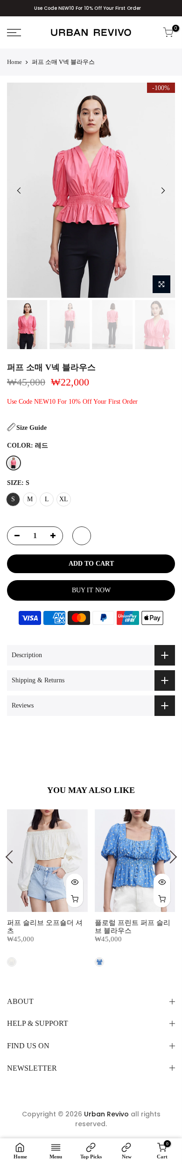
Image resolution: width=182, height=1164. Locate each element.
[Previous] (19, 190)
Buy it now (91, 590)
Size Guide (31, 427)
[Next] (162, 190)
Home (14, 61)
